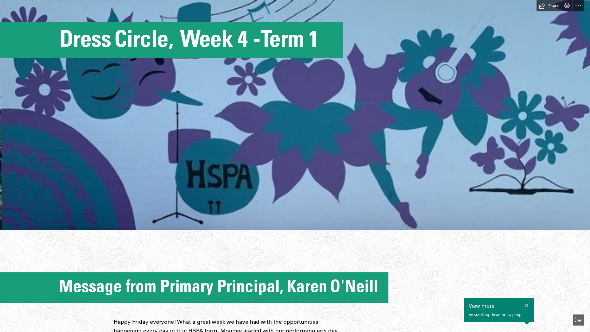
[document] (295, 166)
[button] (549, 5)
